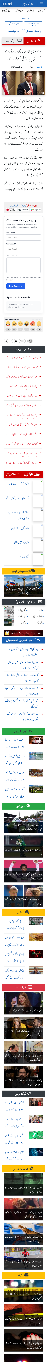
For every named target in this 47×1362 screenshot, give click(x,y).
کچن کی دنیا (24, 556)
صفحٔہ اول (41, 10)
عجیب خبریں (20, 1169)
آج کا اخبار (19, 10)
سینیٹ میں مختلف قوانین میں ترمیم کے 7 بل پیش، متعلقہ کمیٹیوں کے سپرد (15, 780)
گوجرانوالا (22, 616)
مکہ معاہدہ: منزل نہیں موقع (17, 498)
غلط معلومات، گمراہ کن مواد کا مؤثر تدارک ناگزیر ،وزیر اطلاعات (23, 716)
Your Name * (11, 232)
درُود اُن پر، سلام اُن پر (20, 528)
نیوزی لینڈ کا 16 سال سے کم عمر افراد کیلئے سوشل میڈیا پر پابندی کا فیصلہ (15, 1126)
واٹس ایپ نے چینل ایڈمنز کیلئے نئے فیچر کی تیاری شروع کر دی (15, 1142)
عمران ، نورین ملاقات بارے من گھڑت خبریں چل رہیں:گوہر (21, 690)
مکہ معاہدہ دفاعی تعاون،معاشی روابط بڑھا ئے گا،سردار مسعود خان (21, 678)
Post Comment (15, 286)
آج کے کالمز (6, 10)
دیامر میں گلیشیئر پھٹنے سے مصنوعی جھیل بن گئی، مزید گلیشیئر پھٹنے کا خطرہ (15, 763)
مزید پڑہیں (21, 349)
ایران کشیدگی (14, 23)
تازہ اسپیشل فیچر (21, 571)
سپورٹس (20, 806)
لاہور (39, 610)
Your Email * (11, 244)
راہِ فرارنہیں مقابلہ (21, 542)
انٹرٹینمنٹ (20, 987)
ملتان (23, 623)
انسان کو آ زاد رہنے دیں (19, 484)
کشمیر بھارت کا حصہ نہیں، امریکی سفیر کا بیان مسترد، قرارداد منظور (15, 796)
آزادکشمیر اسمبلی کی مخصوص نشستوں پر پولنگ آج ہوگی (22, 703)
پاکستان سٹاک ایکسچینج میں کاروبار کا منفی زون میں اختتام (15, 961)
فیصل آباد (21, 610)
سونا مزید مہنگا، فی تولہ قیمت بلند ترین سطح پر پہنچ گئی (15, 944)
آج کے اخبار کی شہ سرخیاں (21, 640)
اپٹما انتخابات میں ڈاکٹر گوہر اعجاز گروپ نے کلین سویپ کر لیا (15, 977)
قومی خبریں (21, 731)
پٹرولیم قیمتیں (13, 31)
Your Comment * (13, 255)
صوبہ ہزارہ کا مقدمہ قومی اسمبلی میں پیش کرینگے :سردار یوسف (23, 665)
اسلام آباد (37, 616)
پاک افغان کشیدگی (33, 31)
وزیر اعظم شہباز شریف (33, 25)
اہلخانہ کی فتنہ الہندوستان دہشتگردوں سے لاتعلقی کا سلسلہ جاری (23, 652)
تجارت (20, 912)
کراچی (39, 623)
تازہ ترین (30, 10)
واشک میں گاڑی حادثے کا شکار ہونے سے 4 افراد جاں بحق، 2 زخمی (15, 747)
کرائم (20, 1275)
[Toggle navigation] (41, 3)
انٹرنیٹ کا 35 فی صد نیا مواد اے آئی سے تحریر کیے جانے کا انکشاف (15, 1159)
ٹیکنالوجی (20, 1094)
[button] (7, 585)
